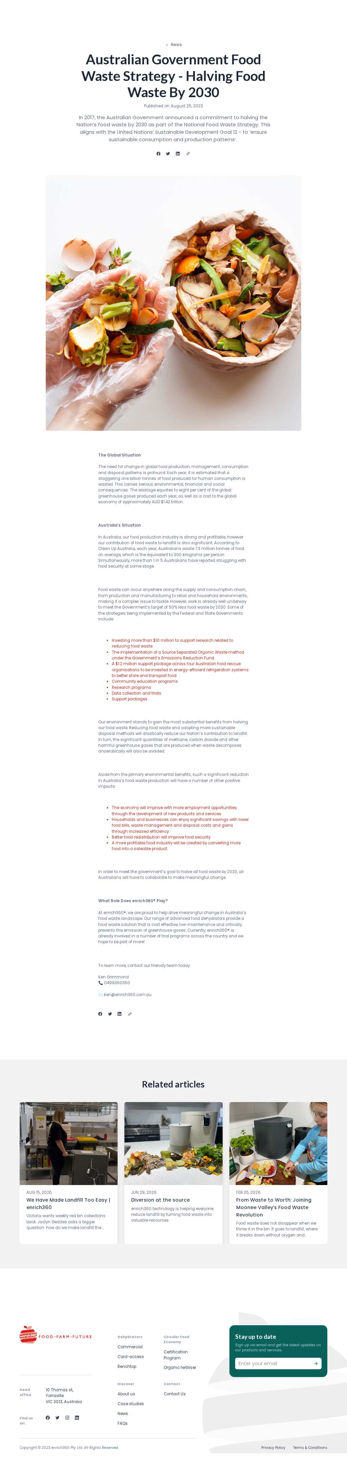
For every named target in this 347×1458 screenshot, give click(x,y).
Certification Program (176, 1354)
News (123, 1413)
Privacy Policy (273, 1447)
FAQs (123, 1423)
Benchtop (127, 1366)
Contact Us (175, 1394)
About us (126, 1394)
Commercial (130, 1347)
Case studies (131, 1404)
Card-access (131, 1356)
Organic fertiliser (180, 1367)
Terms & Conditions (310, 1447)
